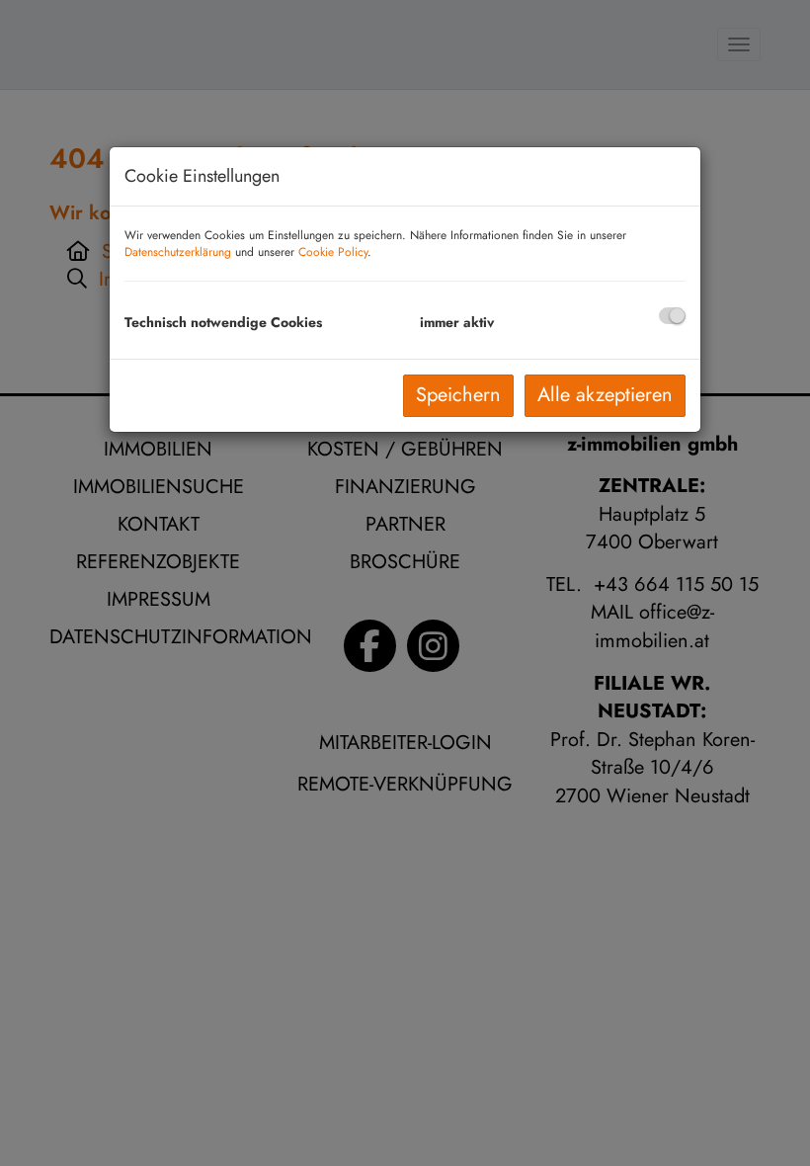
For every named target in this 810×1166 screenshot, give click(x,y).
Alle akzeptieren (605, 394)
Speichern (458, 394)
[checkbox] (672, 315)
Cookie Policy (332, 252)
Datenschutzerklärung (177, 252)
